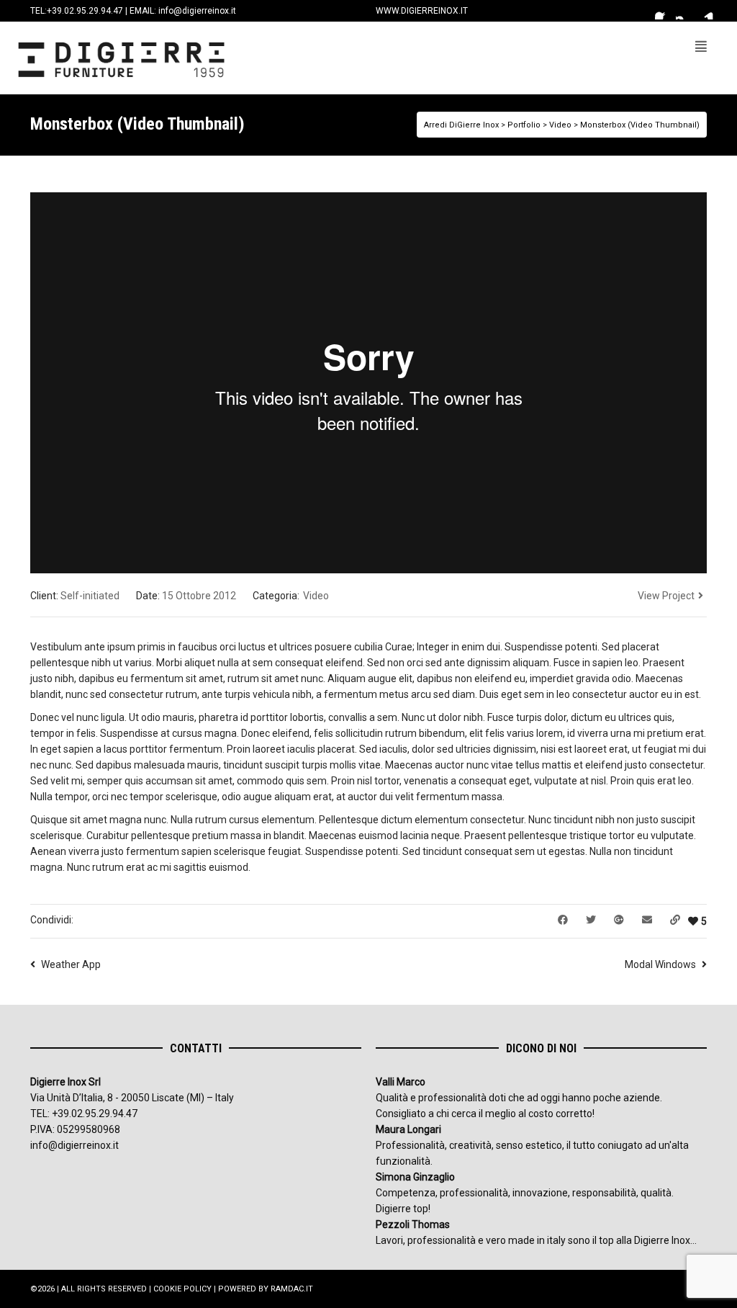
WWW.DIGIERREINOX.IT (422, 11)
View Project (666, 595)
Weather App (71, 964)
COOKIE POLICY (182, 1289)
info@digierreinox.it (197, 11)
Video (316, 595)
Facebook (663, 10)
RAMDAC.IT (292, 1289)
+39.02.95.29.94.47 (85, 11)
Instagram (684, 10)
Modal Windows (660, 964)
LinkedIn (705, 10)
